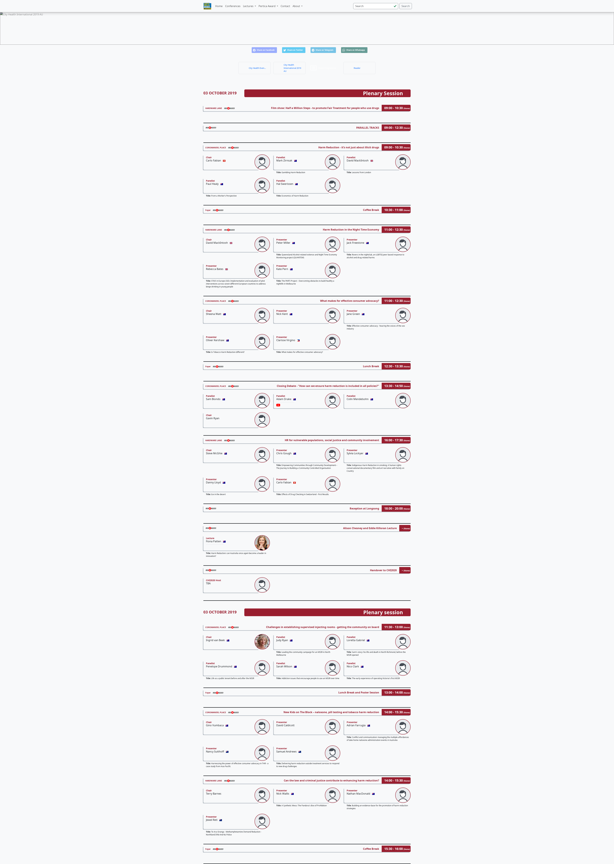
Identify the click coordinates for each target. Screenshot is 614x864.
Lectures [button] (248, 6)
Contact (285, 6)
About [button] (297, 6)
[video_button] (278, 405)
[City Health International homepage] (207, 6)
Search (405, 6)
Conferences (232, 6)
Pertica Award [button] (267, 6)
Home (219, 6)
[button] (264, 50)
